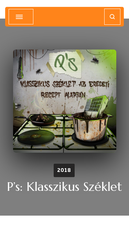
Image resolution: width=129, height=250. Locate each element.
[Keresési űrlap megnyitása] (112, 17)
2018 (64, 170)
